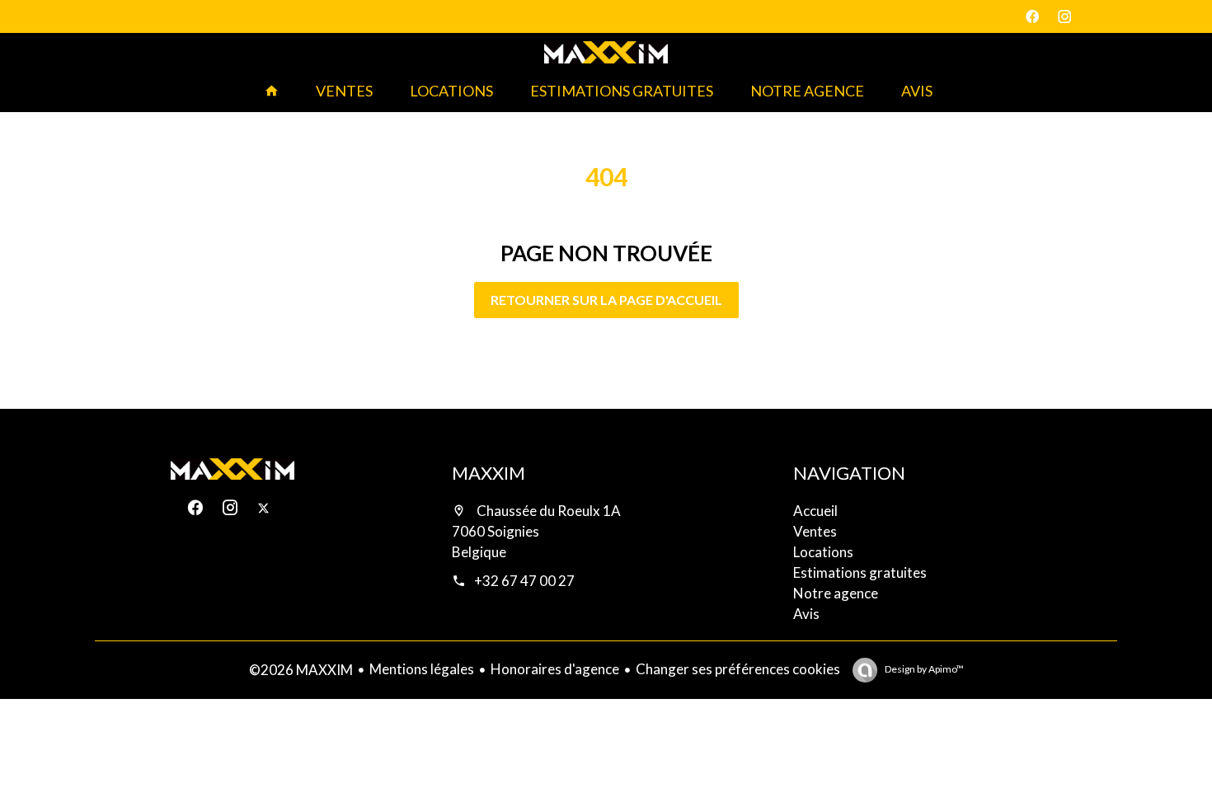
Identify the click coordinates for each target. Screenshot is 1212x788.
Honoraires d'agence (555, 669)
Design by (923, 669)
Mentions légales (421, 669)
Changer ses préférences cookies (738, 669)
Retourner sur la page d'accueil (606, 299)
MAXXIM (488, 473)
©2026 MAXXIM (301, 669)
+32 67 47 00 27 (524, 580)
